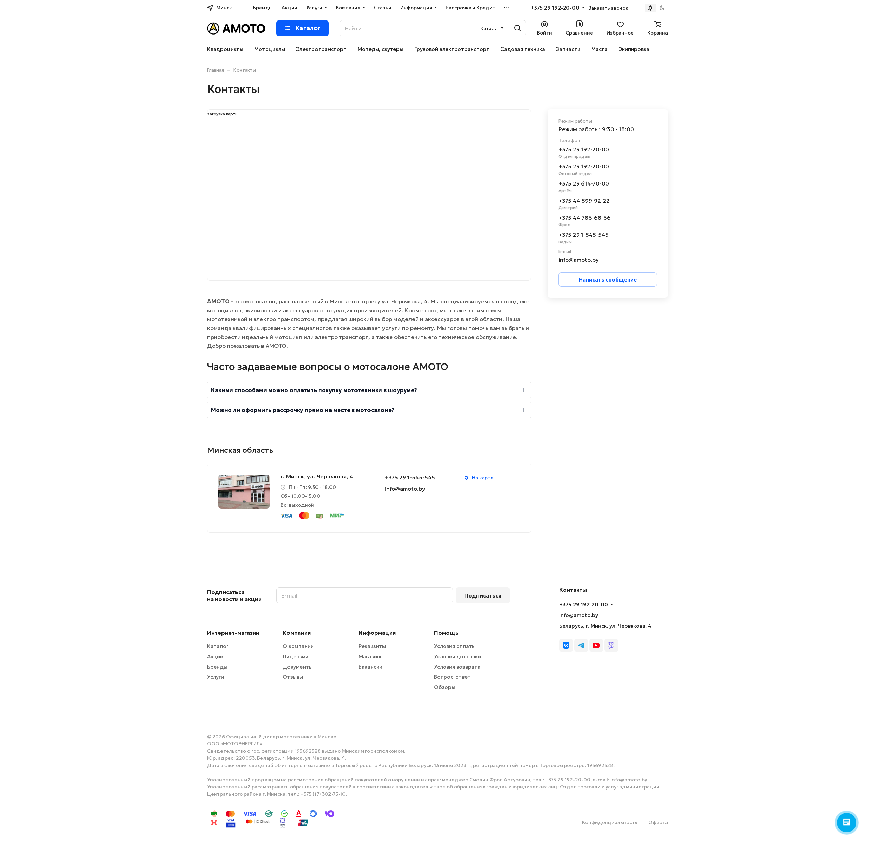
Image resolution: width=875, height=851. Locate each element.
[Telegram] (581, 645)
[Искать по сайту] (517, 28)
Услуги (215, 677)
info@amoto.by (405, 488)
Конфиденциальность (609, 822)
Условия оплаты (455, 646)
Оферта (658, 822)
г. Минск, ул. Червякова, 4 (317, 476)
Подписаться (482, 595)
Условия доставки (457, 656)
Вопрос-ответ (452, 677)
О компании (298, 646)
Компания (297, 632)
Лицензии (295, 656)
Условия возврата (457, 666)
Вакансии (370, 666)
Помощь (446, 632)
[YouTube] (596, 645)
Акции (215, 656)
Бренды (217, 666)
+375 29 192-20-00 (554, 8)
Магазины (371, 656)
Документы (298, 666)
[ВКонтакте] (566, 645)
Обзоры (444, 687)
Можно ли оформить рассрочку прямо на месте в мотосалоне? (302, 410)
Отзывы (293, 677)
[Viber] (611, 645)
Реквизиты (372, 646)
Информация (377, 632)
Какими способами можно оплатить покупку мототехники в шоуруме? (314, 390)
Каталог (217, 646)
